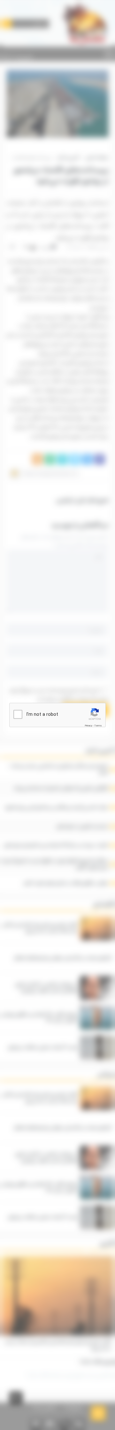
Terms (98, 725)
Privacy (88, 725)
